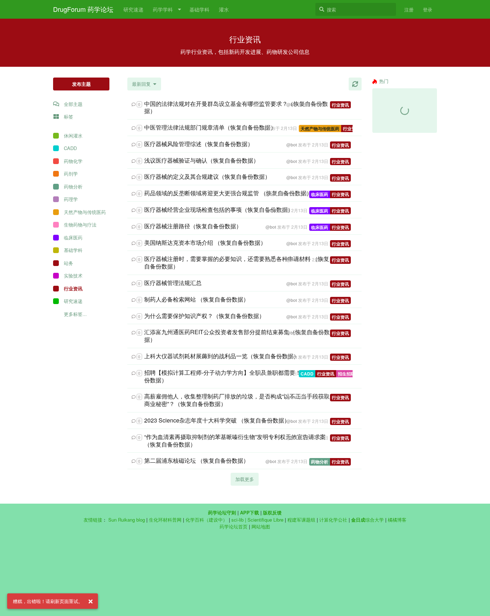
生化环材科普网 (165, 519)
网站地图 (260, 526)
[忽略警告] (90, 601)
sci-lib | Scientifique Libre (257, 519)
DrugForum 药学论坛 (83, 9)
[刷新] (355, 84)
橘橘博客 (397, 519)
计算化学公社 (333, 519)
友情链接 (93, 519)
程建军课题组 (301, 519)
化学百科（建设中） (206, 519)
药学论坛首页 (234, 526)
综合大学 (367, 519)
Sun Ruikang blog (126, 519)
